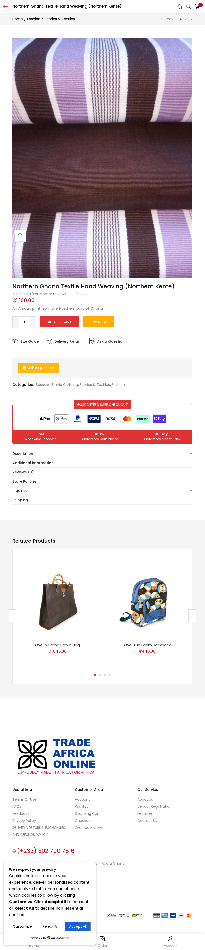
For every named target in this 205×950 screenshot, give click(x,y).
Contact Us (147, 820)
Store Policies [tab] (24, 481)
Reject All (50, 926)
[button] (197, 6)
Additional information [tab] (33, 462)
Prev (170, 18)
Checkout (83, 820)
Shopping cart (87, 813)
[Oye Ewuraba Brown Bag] (57, 597)
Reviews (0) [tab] (23, 472)
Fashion (33, 18)
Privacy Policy (24, 820)
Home (17, 18)
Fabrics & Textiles (60, 18)
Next (184, 18)
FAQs (16, 806)
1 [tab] (95, 675)
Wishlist (81, 806)
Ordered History (88, 827)
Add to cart (60, 321)
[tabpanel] (57, 612)
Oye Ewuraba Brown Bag (57, 645)
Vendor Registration (155, 806)
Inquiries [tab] (20, 490)
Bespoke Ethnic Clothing (57, 384)
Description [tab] (22, 453)
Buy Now (99, 321)
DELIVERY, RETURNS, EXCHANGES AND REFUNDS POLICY (38, 831)
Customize (22, 926)
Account (82, 799)
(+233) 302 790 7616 (45, 851)
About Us (145, 799)
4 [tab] (110, 675)
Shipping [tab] (20, 499)
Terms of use (24, 799)
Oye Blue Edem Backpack (147, 645)
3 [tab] (105, 675)
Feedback (21, 813)
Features (145, 813)
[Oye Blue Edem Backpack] (147, 597)
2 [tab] (100, 675)
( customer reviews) (49, 294)
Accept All (78, 926)
